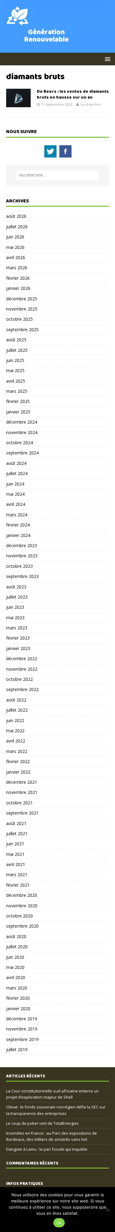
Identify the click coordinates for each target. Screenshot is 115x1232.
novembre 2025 (21, 309)
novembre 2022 (21, 669)
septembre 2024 (22, 453)
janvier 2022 (18, 772)
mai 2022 (15, 731)
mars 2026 (16, 267)
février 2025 (18, 401)
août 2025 (16, 340)
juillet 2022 (17, 710)
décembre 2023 (21, 545)
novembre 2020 (21, 906)
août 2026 (16, 216)
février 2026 (18, 278)
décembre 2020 (21, 895)
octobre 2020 (19, 916)
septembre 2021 (22, 813)
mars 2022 (16, 751)
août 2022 (16, 700)
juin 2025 (15, 360)
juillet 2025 (17, 350)
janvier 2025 (18, 412)
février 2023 (18, 638)
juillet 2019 (17, 1049)
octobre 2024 (19, 442)
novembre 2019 (21, 1029)
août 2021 (16, 823)
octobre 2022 (19, 679)
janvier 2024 (18, 535)
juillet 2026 (17, 227)
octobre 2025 (19, 319)
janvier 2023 (18, 648)
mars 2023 (16, 628)
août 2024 (16, 463)
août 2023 (16, 587)
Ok (59, 1222)
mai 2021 (15, 854)
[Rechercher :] (57, 175)
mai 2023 (15, 617)
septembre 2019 (22, 1039)
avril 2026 (15, 257)
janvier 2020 (18, 1008)
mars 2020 (16, 988)
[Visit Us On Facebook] (65, 155)
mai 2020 (15, 967)
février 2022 (18, 761)
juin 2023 (15, 607)
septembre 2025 (22, 329)
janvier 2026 (18, 288)
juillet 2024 (17, 473)
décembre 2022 (21, 658)
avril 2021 (15, 864)
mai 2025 (15, 370)
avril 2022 (15, 741)
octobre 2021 (19, 803)
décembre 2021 (21, 782)
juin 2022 (15, 720)
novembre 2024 (21, 432)
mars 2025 (16, 391)
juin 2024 (15, 484)
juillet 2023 (17, 597)
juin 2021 (15, 844)
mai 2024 (15, 494)
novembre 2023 (21, 556)
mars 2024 (16, 515)
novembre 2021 (21, 792)
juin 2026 (15, 237)
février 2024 (18, 525)
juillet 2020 (17, 946)
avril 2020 (15, 977)
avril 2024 (15, 504)
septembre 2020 (22, 926)
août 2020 (16, 936)
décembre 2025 (21, 299)
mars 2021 (16, 874)
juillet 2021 (17, 833)
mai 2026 (15, 247)
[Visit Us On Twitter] (50, 155)
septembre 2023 (22, 576)
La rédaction (90, 104)
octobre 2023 (19, 566)
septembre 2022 (22, 689)
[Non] (107, 1209)
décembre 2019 (21, 1019)
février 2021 (18, 885)
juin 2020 (15, 957)
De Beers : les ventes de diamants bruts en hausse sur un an (73, 94)
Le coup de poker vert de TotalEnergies (42, 1123)
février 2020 (18, 998)
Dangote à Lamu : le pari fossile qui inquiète (46, 1149)
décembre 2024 (21, 422)
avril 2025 (15, 381)
